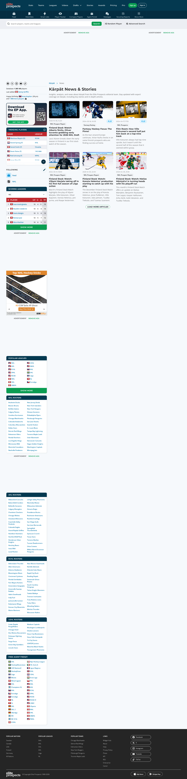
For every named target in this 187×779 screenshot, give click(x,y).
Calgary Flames (13, 412)
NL (31, 379)
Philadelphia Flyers (34, 415)
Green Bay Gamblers (15, 645)
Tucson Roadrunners (34, 543)
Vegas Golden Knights (35, 444)
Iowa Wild (11, 548)
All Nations (10, 756)
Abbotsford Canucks (15, 500)
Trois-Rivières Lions (34, 600)
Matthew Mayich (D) (17, 138)
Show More (26, 227)
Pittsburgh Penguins (34, 418)
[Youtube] (21, 83)
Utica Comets (32, 546)
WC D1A (14, 719)
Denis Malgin (18, 213)
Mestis (13, 678)
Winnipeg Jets (32, 450)
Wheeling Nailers (33, 606)
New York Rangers (34, 409)
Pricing (113, 5)
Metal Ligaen (16, 681)
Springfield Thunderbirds (32, 529)
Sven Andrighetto (20, 204)
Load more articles (97, 207)
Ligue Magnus (35, 668)
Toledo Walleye (32, 593)
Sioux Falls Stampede (34, 637)
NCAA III (33, 700)
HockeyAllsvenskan (18, 665)
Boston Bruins (13, 406)
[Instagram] (16, 83)
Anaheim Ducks (14, 402)
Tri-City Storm (32, 640)
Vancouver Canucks (34, 441)
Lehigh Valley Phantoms (36, 500)
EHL (12, 684)
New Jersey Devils (33, 402)
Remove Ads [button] (168, 33)
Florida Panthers (14, 437)
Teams (41, 5)
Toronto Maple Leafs (34, 434)
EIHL (31, 671)
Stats (30, 5)
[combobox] (54, 23)
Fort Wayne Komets (15, 583)
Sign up (133, 5)
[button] (139, 15)
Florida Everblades (14, 579)
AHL (12, 366)
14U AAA (38, 151)
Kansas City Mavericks (16, 607)
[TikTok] (25, 83)
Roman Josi (17, 218)
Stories (90, 5)
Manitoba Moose (33, 503)
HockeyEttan (16, 671)
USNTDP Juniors (33, 643)
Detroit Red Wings (15, 431)
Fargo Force (12, 641)
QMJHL (13, 385)
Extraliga (33, 382)
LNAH (32, 703)
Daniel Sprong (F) (16, 143)
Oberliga (14, 713)
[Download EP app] (26, 114)
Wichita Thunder (33, 609)
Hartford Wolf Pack (15, 537)
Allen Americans (14, 567)
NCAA (37, 138)
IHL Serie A (34, 665)
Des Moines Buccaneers (17, 633)
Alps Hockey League (37, 662)
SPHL (13, 372)
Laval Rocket (13, 552)
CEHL (32, 674)
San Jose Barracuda (34, 525)
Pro (123, 5)
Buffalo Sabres (13, 409)
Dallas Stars (12, 428)
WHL (13, 379)
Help (104, 747)
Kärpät (52, 83)
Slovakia (38, 147)
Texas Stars (31, 537)
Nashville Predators (15, 450)
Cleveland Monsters (15, 519)
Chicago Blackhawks (15, 418)
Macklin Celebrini (20, 209)
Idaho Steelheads (14, 594)
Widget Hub (107, 740)
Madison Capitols (33, 624)
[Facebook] (8, 83)
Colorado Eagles (14, 527)
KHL (36, 143)
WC (12, 716)
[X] (12, 83)
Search (96, 24)
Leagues (53, 5)
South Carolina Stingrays (32, 586)
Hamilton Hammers (15, 534)
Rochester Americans (35, 515)
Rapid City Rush (33, 573)
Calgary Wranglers (15, 509)
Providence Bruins (33, 512)
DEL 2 (13, 709)
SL (12, 703)
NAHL (32, 366)
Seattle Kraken (32, 425)
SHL (31, 372)
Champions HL (16, 687)
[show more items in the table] (43, 161)
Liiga (31, 376)
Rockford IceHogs (33, 519)
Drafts (76, 5)
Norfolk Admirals (33, 567)
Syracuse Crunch (33, 534)
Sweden (9, 740)
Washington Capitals (34, 447)
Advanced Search (137, 24)
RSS (104, 759)
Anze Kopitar (27, 96)
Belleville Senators (15, 506)
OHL (13, 382)
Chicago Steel (13, 630)
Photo (105, 753)
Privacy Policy (107, 750)
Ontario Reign (32, 509)
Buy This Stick (25, 309)
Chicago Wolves (14, 515)
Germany (9, 753)
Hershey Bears (13, 545)
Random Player (114, 24)
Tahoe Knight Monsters (35, 590)
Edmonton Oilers (14, 434)
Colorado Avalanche (15, 422)
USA (7, 747)
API (104, 756)
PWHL (32, 719)
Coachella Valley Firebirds (14, 523)
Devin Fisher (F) (15, 151)
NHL (13, 363)
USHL (32, 363)
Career (105, 766)
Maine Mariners (14, 610)
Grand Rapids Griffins (16, 530)
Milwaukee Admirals (34, 506)
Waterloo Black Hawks (35, 647)
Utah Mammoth (33, 437)
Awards (101, 5)
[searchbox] (54, 23)
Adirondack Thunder (15, 563)
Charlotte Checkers (15, 512)
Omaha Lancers (33, 631)
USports (33, 706)
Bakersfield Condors (15, 503)
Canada (8, 744)
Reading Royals (32, 576)
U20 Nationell (16, 668)
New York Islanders (34, 406)
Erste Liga (33, 678)
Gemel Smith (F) (16, 147)
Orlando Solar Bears (34, 570)
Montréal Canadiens (15, 447)
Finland (8, 750)
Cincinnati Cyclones (15, 576)
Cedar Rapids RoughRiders (13, 625)
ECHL (13, 369)
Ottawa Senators (33, 412)
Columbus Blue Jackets (16, 425)
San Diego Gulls (33, 522)
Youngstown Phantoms (35, 650)
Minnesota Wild (14, 444)
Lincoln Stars (13, 648)
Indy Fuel (11, 598)
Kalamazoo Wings (14, 604)
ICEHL (13, 722)
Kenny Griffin (23, 92)
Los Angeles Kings (15, 441)
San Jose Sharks (33, 422)
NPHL (37, 156)
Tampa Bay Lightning (35, 431)
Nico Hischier (18, 222)
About (105, 744)
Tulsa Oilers (31, 603)
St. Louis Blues (32, 428)
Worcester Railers (33, 612)
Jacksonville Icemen (15, 601)
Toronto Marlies (33, 540)
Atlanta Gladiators (15, 570)
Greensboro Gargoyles (16, 586)
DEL (12, 706)
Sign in (142, 5)
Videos (65, 5)
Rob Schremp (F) (16, 156)
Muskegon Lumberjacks (36, 627)
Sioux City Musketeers (35, 634)
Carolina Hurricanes (15, 415)
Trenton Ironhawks (34, 596)
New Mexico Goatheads (35, 563)
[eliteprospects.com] (13, 5)
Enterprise (106, 763)
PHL (31, 681)
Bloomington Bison (15, 573)
